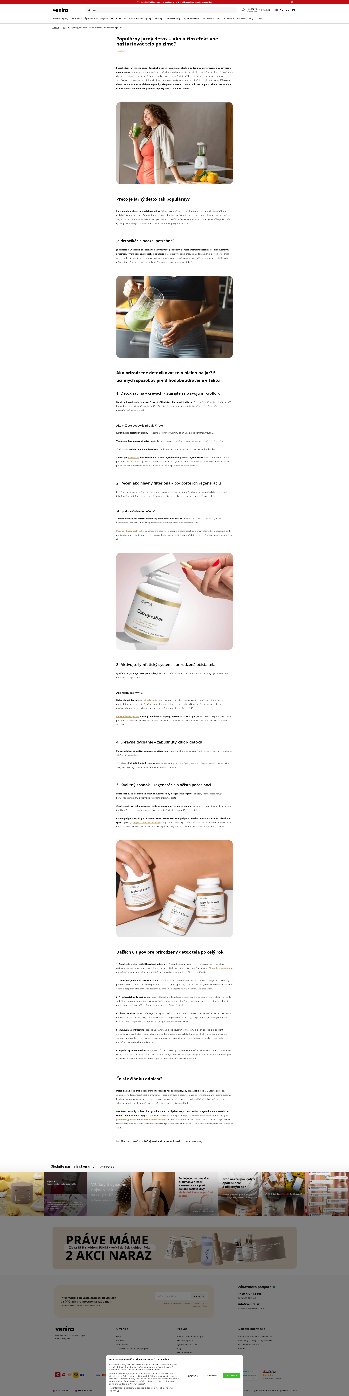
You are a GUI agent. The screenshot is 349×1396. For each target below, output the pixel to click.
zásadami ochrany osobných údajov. (200, 1304)
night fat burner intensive (147, 822)
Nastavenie (192, 1375)
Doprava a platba (185, 1340)
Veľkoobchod (122, 1344)
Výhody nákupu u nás (187, 1344)
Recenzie (120, 1340)
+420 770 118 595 (253, 9)
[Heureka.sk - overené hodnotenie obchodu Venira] (244, 1375)
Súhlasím (233, 1375)
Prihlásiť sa (288, 10)
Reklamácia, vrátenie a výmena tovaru (255, 1336)
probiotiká (121, 1119)
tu (118, 1390)
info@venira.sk (249, 1304)
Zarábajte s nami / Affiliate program (132, 1348)
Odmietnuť (212, 1375)
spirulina (225, 968)
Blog (179, 1348)
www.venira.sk (85, 1390)
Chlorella (213, 968)
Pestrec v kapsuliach (127, 530)
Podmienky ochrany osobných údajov (255, 1340)
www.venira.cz (62, 1390)
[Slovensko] (276, 9)
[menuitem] (61, 18)
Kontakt (266, 10)
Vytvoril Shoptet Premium (264, 1390)
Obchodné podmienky (248, 1344)
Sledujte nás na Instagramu (72, 1166)
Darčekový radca (184, 1352)
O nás (119, 1336)
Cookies (241, 1348)
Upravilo (288, 1390)
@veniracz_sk (107, 1166)
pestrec (132, 1119)
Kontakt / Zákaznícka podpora (190, 1336)
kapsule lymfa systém (153, 1119)
